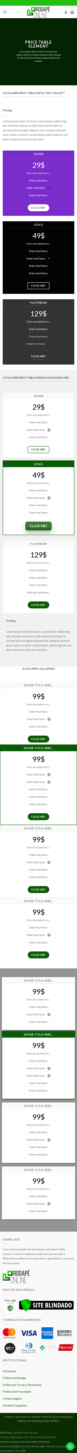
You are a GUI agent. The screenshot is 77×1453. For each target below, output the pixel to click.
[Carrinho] (72, 12)
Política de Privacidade (17, 1391)
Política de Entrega (14, 1377)
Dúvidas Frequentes (15, 1405)
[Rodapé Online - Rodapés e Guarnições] (38, 12)
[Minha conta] (66, 12)
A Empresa (9, 1371)
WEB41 (55, 1420)
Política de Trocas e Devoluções (22, 1384)
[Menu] (5, 11)
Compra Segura (12, 1398)
